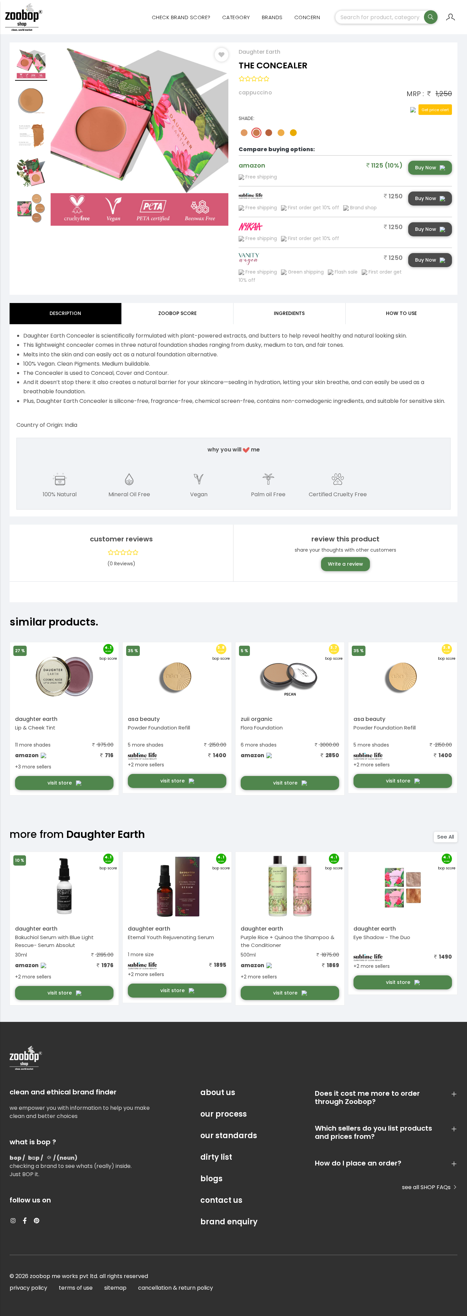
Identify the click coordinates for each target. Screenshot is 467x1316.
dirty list (216, 1157)
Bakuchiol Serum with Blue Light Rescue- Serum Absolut (54, 941)
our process (223, 1114)
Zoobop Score (177, 313)
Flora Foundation (262, 727)
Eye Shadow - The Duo (381, 937)
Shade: (246, 118)
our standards (228, 1135)
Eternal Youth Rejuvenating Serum (171, 937)
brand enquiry (228, 1221)
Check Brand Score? (181, 17)
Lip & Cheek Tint (35, 727)
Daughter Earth (259, 52)
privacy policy (28, 1288)
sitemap (115, 1288)
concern (307, 17)
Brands (272, 17)
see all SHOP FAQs (427, 1187)
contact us (221, 1200)
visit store (60, 782)
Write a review (345, 564)
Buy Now (425, 167)
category (236, 17)
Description (65, 313)
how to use (401, 313)
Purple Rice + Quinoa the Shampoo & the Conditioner (287, 941)
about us (217, 1092)
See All (445, 836)
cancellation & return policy (175, 1288)
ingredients (289, 313)
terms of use (76, 1288)
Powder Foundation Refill (159, 727)
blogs (211, 1178)
